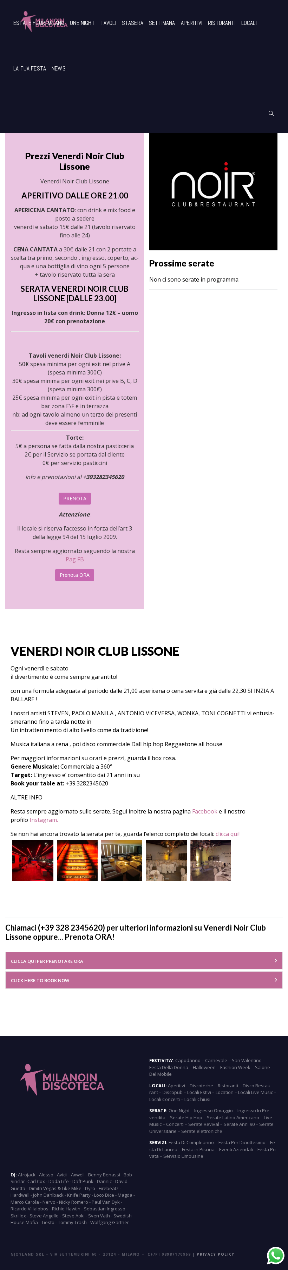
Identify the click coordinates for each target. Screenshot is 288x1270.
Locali (249, 23)
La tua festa (29, 68)
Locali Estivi (199, 1092)
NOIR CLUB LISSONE (122, 651)
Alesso (46, 1174)
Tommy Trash (72, 1222)
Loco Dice (104, 1195)
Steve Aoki (73, 1215)
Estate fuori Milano (38, 23)
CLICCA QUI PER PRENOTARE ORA (47, 961)
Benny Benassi (104, 1174)
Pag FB (75, 559)
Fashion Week (235, 1067)
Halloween (204, 1067)
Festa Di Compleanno (191, 1142)
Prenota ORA (75, 575)
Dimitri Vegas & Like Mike (55, 1188)
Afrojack (26, 1174)
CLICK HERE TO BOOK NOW (40, 980)
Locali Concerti (164, 1099)
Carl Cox (36, 1181)
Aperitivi (192, 23)
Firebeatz (109, 1188)
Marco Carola (25, 1202)
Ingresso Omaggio (213, 1110)
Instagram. (44, 820)
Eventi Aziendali (236, 1149)
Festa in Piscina (198, 1149)
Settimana (162, 23)
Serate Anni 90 (239, 1124)
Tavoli (108, 23)
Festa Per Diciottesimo (242, 1142)
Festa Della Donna (168, 1067)
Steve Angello (44, 1215)
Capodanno (188, 1060)
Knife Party (79, 1195)
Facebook (204, 811)
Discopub (173, 1092)
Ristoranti (222, 23)
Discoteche (201, 1085)
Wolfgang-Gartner (109, 1222)
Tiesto (47, 1222)
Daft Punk (82, 1181)
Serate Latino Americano (233, 1117)
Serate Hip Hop (186, 1117)
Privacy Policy (215, 1254)
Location (225, 1092)
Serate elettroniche (201, 1131)
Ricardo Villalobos (29, 1208)
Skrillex (18, 1215)
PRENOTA (74, 498)
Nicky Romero (73, 1202)
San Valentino (247, 1060)
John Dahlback (48, 1195)
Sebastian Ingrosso (104, 1208)
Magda (125, 1195)
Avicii (62, 1174)
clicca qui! (228, 834)
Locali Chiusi (197, 1099)
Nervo (48, 1202)
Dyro (90, 1188)
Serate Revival (203, 1124)
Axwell (78, 1174)
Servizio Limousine (183, 1156)
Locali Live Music (255, 1092)
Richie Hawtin (66, 1208)
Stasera (132, 23)
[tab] (144, 961)
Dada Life (58, 1181)
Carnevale (216, 1060)
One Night (82, 23)
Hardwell (20, 1195)
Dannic (104, 1181)
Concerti (175, 1124)
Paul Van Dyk (106, 1202)
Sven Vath (99, 1215)
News (59, 68)
